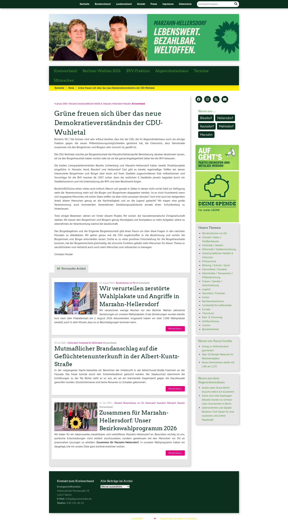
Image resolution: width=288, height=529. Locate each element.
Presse (153, 3)
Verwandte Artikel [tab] (73, 268)
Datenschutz (185, 3)
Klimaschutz (209, 261)
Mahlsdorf (171, 403)
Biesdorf (73, 103)
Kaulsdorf (161, 403)
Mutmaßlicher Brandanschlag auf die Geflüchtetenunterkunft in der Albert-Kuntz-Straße (116, 356)
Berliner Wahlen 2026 (101, 71)
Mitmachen (64, 80)
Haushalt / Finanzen (213, 293)
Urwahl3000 (137, 518)
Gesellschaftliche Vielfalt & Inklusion (94, 103)
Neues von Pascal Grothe (215, 341)
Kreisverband (65, 71)
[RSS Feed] (216, 99)
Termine (201, 71)
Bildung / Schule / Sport (216, 265)
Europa (206, 309)
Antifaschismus (210, 321)
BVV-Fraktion (138, 71)
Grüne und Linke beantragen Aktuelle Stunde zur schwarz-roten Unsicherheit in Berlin (217, 399)
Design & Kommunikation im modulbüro (178, 518)
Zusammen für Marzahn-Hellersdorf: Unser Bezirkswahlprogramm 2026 (138, 420)
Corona (206, 325)
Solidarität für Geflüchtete (90, 342)
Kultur (205, 297)
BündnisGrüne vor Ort (126, 282)
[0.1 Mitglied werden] (217, 169)
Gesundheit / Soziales (214, 269)
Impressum (168, 3)
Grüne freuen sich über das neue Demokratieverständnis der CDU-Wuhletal (108, 122)
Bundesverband (103, 3)
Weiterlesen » (175, 328)
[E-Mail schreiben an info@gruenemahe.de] (225, 99)
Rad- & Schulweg (212, 317)
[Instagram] (207, 99)
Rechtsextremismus (213, 301)
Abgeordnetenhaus (171, 71)
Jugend (206, 289)
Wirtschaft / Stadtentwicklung (219, 249)
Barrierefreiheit (210, 329)
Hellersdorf (117, 103)
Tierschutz (208, 313)
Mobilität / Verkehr (212, 245)
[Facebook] (199, 99)
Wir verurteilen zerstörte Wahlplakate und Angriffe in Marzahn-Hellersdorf (139, 296)
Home (71, 87)
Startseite (84, 3)
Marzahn (127, 103)
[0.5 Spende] (217, 221)
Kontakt (141, 3)
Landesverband (124, 3)
